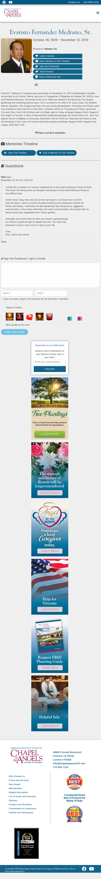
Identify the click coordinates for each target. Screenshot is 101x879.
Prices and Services (19, 780)
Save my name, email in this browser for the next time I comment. (36, 299)
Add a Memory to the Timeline (54, 61)
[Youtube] (92, 869)
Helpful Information (18, 792)
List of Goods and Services (22, 796)
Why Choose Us (17, 776)
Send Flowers (46, 71)
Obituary (13, 800)
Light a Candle (46, 56)
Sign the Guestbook (49, 66)
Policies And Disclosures (21, 812)
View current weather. (52, 132)
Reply (3, 241)
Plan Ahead (14, 784)
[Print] (36, 84)
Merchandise (15, 788)
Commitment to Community (22, 808)
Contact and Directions (20, 804)
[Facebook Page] (5, 2)
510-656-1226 (60, 767)
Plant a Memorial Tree (50, 77)
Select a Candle (14, 307)
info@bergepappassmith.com (69, 763)
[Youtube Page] (12, 2)
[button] (98, 13)
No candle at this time (18, 325)
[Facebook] (85, 869)
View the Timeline (17, 153)
